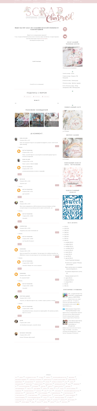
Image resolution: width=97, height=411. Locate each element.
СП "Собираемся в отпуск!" (46, 395)
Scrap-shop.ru (64, 402)
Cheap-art (45, 402)
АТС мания (41, 377)
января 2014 (68, 282)
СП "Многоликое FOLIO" (20, 395)
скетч (50, 390)
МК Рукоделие (35, 386)
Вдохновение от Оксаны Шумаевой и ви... (36, 124)
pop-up (57, 402)
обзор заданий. (37, 388)
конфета (71, 381)
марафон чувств (48, 384)
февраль (49, 399)
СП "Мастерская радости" (68, 393)
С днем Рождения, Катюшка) (72, 260)
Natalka (22, 179)
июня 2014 (67, 254)
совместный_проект (30, 393)
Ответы (20, 147)
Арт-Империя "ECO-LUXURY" (31, 377)
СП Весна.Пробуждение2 (20, 397)
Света (45, 390)
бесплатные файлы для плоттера (59, 377)
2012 (65, 285)
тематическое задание (59, 397)
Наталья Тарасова (25, 333)
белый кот (48, 377)
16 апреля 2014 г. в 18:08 (25, 275)
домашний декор (18, 381)
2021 (65, 226)
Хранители (62, 399)
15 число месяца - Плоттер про (70, 80)
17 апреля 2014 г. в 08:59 (27, 308)
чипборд (17, 402)
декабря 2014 (68, 242)
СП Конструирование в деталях (34, 397)
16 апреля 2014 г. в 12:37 (27, 168)
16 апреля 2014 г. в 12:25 (27, 152)
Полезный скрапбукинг (29, 390)
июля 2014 (67, 252)
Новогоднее (67, 386)
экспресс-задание (25, 402)
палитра (51, 388)
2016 (65, 236)
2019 (65, 230)
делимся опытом (47, 379)
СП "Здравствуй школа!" (55, 393)
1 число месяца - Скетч (68, 73)
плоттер (61, 388)
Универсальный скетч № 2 (71, 276)
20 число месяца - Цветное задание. (72, 83)
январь (33, 402)
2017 (65, 234)
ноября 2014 (68, 244)
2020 (65, 228)
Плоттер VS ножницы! (71, 388)
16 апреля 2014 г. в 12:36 (27, 161)
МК (38, 100)
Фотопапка (55, 399)
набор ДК (50, 386)
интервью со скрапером (57, 381)
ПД (56, 388)
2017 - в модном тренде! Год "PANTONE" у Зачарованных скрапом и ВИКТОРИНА (75, 295)
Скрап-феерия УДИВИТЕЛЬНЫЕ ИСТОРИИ (71, 390)
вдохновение (71, 377)
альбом (21, 377)
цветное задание (71, 399)
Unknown (23, 249)
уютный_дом (42, 399)
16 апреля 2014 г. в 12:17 (25, 140)
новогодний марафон (19, 388)
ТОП (36, 399)
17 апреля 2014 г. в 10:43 (25, 322)
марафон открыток (38, 384)
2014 (65, 240)
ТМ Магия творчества (19, 399)
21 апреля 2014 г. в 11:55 (25, 335)
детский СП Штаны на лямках (59, 379)
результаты (38, 390)
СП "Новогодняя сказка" (33, 395)
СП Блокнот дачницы (58, 395)
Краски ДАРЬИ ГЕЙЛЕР (19, 384)
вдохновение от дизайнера (20, 379)
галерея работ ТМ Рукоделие (35, 379)
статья (50, 397)
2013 (65, 284)
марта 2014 (68, 278)
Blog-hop (39, 402)
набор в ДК (43, 386)
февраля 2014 (68, 280)
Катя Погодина (43, 38)
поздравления (18, 390)
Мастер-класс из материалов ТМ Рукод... (50, 124)
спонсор (45, 397)
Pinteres (46, 96)
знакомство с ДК (39, 381)
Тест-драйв (69, 397)
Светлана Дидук (25, 296)
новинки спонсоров (58, 386)
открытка (45, 388)
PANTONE (52, 402)
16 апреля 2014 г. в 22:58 (25, 298)
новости (29, 388)
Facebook (28, 96)
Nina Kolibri (24, 138)
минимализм (76, 384)
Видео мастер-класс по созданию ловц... (21, 124)
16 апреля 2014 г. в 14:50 (25, 203)
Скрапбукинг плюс (19, 393)
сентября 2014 (68, 248)
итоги (66, 381)
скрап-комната (58, 390)
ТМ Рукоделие (29, 399)
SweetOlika (62, 410)
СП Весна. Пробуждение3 (70, 395)
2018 (65, 232)
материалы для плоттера (60, 384)
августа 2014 (68, 250)
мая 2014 (67, 256)
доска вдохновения (29, 381)
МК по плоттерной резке (24, 386)
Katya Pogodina (27, 150)
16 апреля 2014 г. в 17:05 (25, 251)
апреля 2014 (68, 258)
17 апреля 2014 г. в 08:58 (27, 216)
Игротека (47, 381)
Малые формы (29, 384)
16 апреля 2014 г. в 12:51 (27, 191)
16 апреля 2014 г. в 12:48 (25, 181)
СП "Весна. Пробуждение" (43, 393)
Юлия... (22, 201)
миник (69, 384)
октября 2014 (68, 246)
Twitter (37, 96)
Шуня (21, 320)
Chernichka (23, 226)
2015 (65, 238)
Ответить (19, 174)
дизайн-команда (71, 379)
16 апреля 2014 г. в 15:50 (25, 228)
